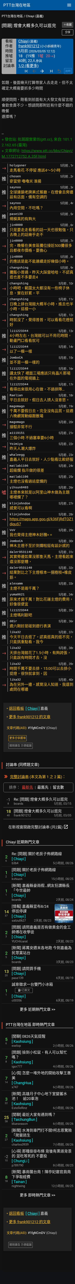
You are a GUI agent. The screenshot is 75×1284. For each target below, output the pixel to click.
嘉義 (27, 708)
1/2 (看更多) (28, 66)
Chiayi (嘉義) (35, 16)
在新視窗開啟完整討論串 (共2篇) (38, 826)
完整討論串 (19, 777)
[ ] (19, 859)
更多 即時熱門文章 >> (37, 1195)
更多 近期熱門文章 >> (37, 1009)
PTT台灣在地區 (12, 16)
